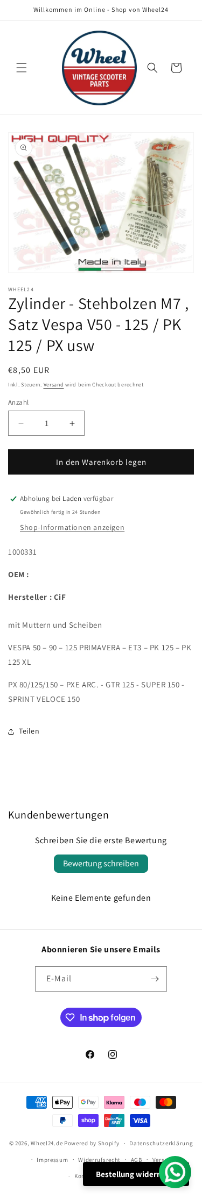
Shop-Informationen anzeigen (72, 527)
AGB (136, 1160)
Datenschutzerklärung (161, 1143)
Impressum (52, 1160)
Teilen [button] (29, 731)
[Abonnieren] (154, 979)
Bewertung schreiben (101, 863)
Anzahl (18, 402)
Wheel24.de (46, 1143)
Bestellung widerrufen (136, 1174)
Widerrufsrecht (99, 1160)
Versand (54, 384)
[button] (21, 68)
